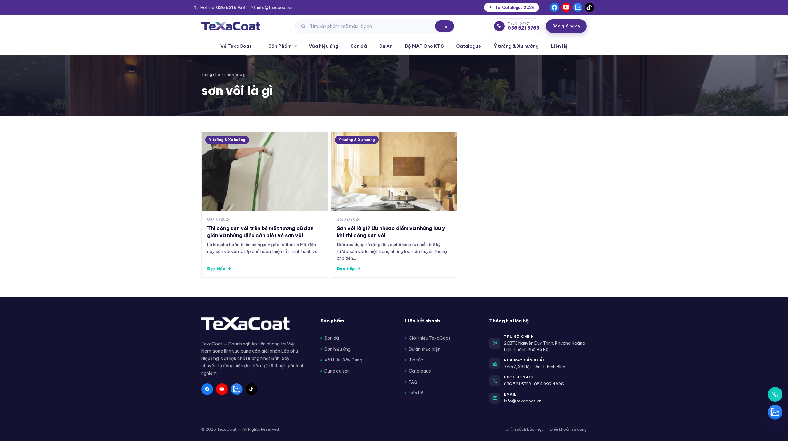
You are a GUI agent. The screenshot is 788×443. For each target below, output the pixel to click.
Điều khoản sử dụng (568, 429)
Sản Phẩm (280, 46)
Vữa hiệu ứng (323, 46)
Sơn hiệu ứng (337, 349)
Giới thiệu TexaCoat (429, 338)
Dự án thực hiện (424, 349)
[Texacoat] (230, 26)
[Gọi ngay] (775, 394)
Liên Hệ (559, 46)
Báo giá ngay (566, 26)
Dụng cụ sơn (337, 371)
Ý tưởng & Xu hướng (516, 46)
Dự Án (386, 46)
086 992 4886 (549, 384)
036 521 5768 (517, 384)
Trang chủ (210, 74)
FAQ (413, 382)
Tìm (444, 26)
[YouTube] (566, 7)
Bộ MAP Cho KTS (424, 46)
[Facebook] (554, 7)
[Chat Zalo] (775, 412)
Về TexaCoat (235, 46)
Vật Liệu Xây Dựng (343, 360)
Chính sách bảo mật (524, 429)
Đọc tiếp (216, 268)
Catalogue (468, 46)
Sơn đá (359, 46)
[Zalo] (577, 7)
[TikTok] (589, 7)
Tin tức (416, 360)
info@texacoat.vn (522, 401)
